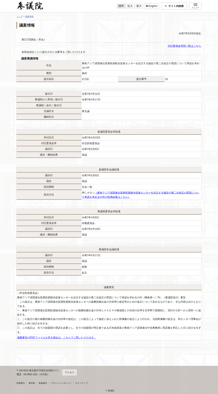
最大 (139, 6)
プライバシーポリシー (61, 383)
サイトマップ (81, 383)
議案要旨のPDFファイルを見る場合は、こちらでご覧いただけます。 (56, 337)
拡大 (130, 6)
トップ (19, 16)
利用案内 (20, 383)
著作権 (32, 383)
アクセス (69, 372)
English (151, 6)
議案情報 (29, 16)
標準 (121, 6)
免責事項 (43, 383)
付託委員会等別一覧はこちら (185, 46)
